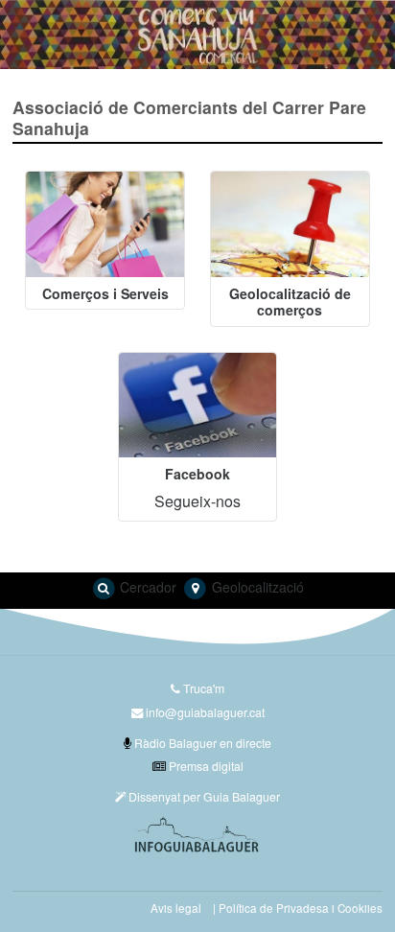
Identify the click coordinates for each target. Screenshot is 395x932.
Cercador (146, 586)
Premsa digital (205, 765)
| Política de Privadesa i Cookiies (298, 908)
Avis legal (176, 908)
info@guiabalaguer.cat (205, 712)
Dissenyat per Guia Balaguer (203, 796)
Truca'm (202, 688)
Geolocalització (256, 586)
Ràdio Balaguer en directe (201, 742)
